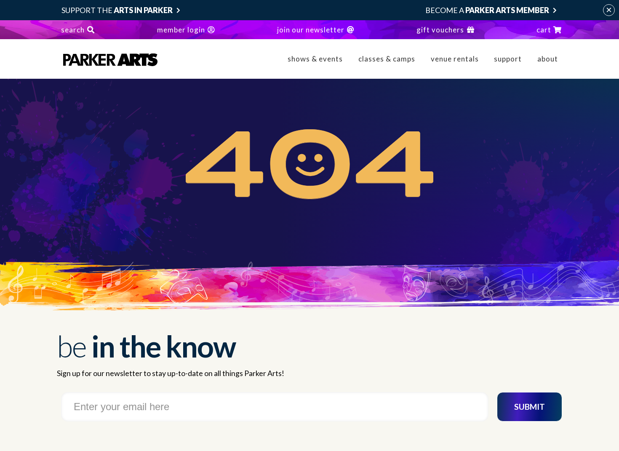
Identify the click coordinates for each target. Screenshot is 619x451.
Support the (117, 10)
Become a (487, 10)
